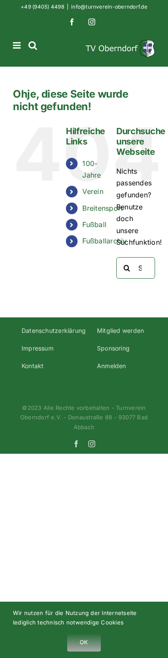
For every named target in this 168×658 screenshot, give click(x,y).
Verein (92, 191)
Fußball (94, 224)
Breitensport (102, 208)
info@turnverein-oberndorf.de (109, 6)
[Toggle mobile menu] (17, 45)
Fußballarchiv (104, 241)
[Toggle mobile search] (32, 45)
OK (84, 642)
